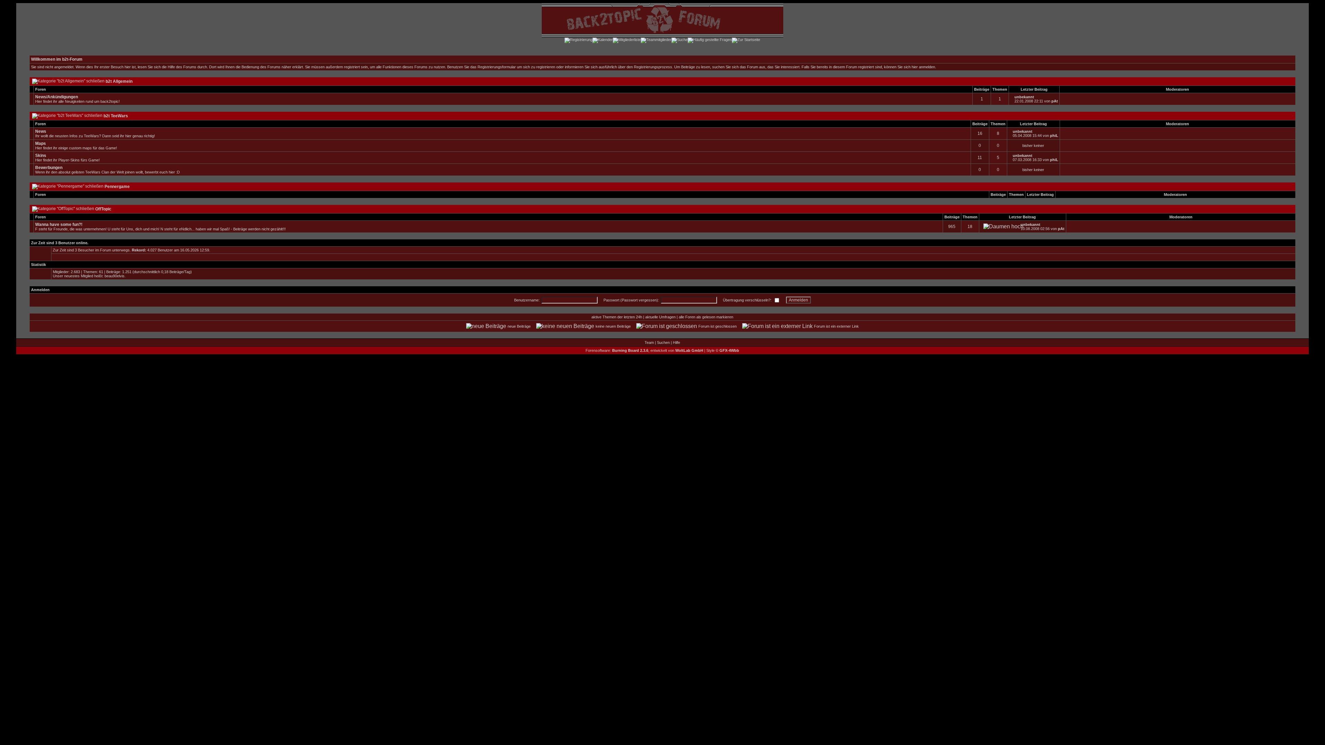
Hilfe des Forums (182, 67)
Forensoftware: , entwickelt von (644, 350)
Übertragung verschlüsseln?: (747, 300)
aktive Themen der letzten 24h (616, 317)
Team (649, 342)
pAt (1054, 101)
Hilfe (676, 342)
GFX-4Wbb (729, 350)
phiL (1054, 135)
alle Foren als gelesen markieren (706, 317)
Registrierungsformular (497, 67)
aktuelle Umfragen (660, 317)
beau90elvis (115, 276)
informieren (574, 67)
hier (915, 67)
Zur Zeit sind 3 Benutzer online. (59, 243)
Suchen (663, 342)
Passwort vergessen (639, 300)
